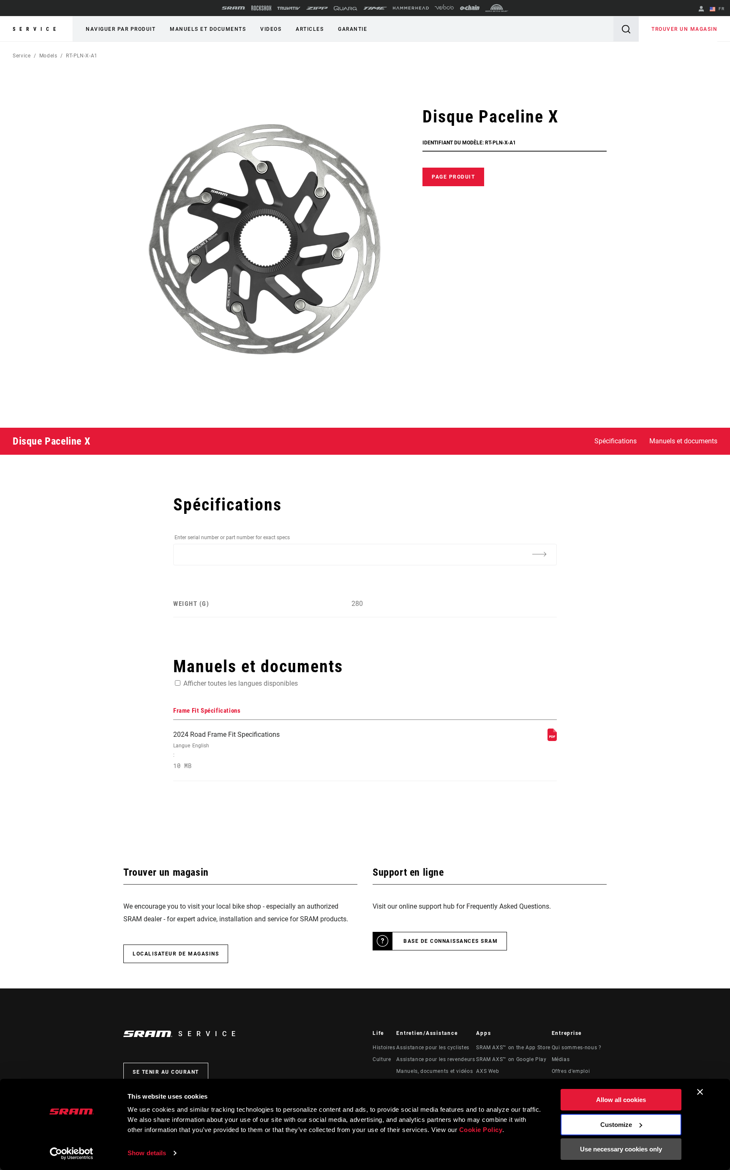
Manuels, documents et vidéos (434, 1071)
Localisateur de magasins (176, 954)
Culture (382, 1059)
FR (721, 8)
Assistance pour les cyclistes (432, 1048)
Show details (147, 1152)
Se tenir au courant (166, 1072)
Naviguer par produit (120, 29)
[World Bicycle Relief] (496, 8)
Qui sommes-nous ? (577, 1048)
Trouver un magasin (684, 29)
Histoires (384, 1048)
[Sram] (233, 8)
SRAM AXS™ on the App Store (513, 1048)
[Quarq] (345, 8)
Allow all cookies (621, 1099)
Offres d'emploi (571, 1071)
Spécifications (615, 441)
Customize (616, 1124)
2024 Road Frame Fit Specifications (226, 750)
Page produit (453, 177)
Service (36, 29)
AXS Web (487, 1071)
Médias (561, 1059)
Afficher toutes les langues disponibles (240, 683)
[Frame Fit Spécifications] (552, 739)
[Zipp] (317, 8)
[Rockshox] (261, 8)
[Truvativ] (288, 8)
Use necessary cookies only (621, 1149)
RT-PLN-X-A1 (82, 56)
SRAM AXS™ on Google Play (511, 1059)
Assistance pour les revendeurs (435, 1059)
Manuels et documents (208, 29)
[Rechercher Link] (626, 28)
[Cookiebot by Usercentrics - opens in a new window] (72, 1153)
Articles (310, 29)
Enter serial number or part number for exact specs (232, 537)
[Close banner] (700, 1092)
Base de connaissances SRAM (450, 941)
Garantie (352, 29)
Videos (270, 29)
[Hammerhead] (411, 8)
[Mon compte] (701, 9)
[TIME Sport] (375, 8)
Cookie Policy (481, 1129)
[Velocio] (444, 8)
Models (48, 56)
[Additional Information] (539, 554)
